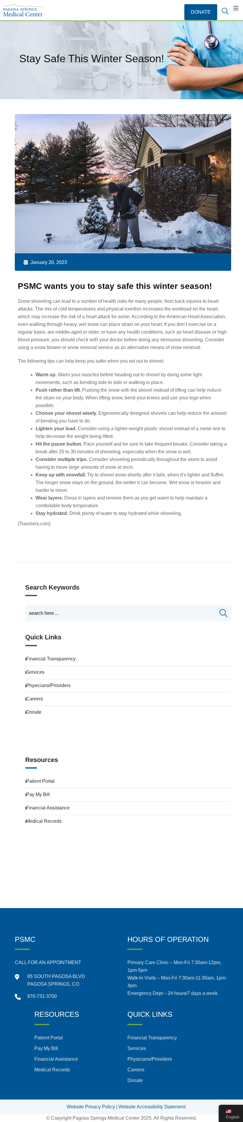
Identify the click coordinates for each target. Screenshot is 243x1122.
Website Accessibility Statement (152, 1106)
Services (35, 672)
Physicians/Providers (48, 685)
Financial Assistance (48, 807)
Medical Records (44, 821)
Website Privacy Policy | (92, 1106)
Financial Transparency (51, 658)
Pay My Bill (38, 794)
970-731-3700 (42, 996)
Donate (33, 712)
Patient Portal (40, 781)
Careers (34, 698)
